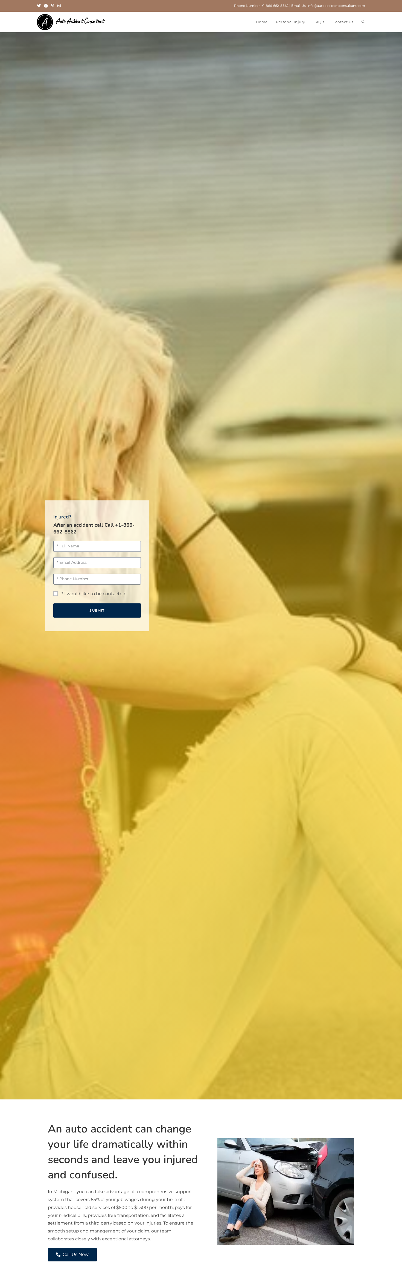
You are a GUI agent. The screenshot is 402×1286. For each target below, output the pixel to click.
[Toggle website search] (363, 22)
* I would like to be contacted (94, 593)
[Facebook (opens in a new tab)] (45, 5)
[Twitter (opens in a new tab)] (39, 5)
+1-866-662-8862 (275, 6)
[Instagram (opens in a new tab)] (59, 5)
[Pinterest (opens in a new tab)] (52, 5)
